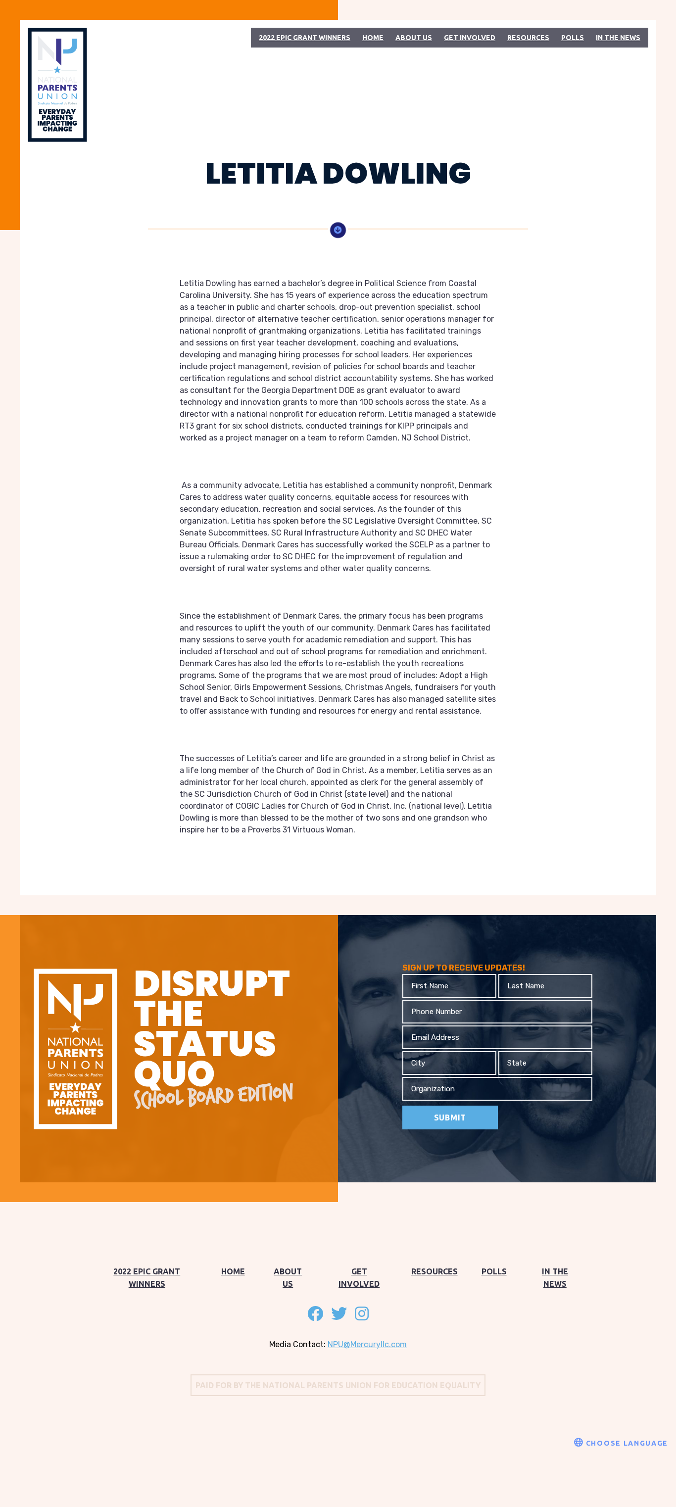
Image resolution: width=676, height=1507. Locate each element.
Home (373, 38)
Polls (572, 38)
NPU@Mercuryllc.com (367, 1344)
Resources (528, 38)
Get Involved (469, 38)
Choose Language (625, 1443)
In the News (618, 38)
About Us (413, 38)
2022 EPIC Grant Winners (304, 38)
